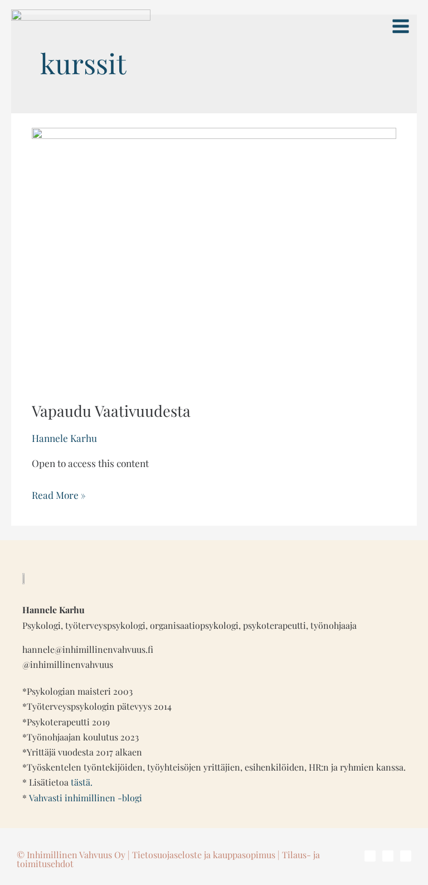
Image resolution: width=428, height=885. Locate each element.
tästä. (82, 782)
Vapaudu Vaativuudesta (111, 410)
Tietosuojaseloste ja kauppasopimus (203, 854)
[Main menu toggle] (401, 26)
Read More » (59, 493)
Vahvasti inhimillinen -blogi (85, 798)
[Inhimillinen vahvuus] (80, 25)
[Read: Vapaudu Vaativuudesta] (214, 255)
